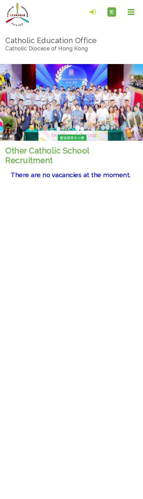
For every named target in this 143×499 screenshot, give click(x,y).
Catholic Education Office (51, 44)
